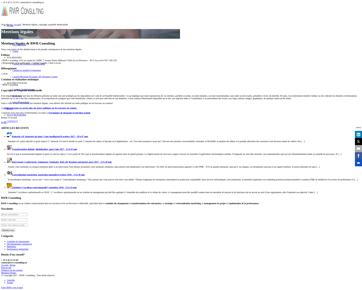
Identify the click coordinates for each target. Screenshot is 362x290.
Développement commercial (19, 244)
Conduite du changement (18, 241)
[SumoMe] (358, 162)
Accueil (17, 24)
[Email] (358, 148)
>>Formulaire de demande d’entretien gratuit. (68, 113)
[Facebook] (358, 155)
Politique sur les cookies (12, 270)
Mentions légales (8, 273)
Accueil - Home (8, 265)
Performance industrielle (17, 249)
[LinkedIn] (358, 134)
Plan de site (6, 267)
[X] (358, 141)
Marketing (11, 246)
